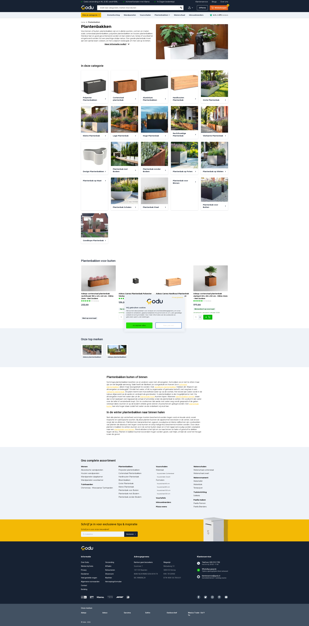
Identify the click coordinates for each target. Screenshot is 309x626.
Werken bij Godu (87, 566)
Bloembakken (124, 480)
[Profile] (190, 7)
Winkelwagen (221, 7)
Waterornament (200, 478)
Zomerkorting (113, 15)
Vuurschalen (145, 15)
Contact (84, 585)
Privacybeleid (177, 297)
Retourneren (110, 570)
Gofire (147, 613)
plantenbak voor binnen (124, 429)
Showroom (109, 574)
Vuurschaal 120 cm (163, 494)
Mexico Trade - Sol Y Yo (196, 614)
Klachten (108, 578)
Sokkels (196, 495)
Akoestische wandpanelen (92, 470)
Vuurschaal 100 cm (163, 490)
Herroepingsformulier (113, 582)
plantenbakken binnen (185, 396)
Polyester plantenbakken (129, 470)
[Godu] (87, 8)
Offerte (202, 8)
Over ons (224, 2)
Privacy (84, 570)
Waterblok (197, 484)
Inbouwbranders (196, 15)
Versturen (130, 534)
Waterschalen (199, 466)
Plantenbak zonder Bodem (130, 497)
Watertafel (197, 481)
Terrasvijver (198, 488)
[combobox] (138, 7)
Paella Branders (200, 507)
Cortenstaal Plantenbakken (130, 473)
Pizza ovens (161, 507)
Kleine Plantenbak (126, 487)
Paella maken (199, 500)
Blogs (214, 2)
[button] (86, 301)
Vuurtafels (161, 498)
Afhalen (108, 566)
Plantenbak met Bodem (129, 494)
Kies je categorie (89, 15)
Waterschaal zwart (201, 473)
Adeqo (83, 613)
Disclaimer (85, 574)
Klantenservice (201, 2)
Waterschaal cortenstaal (203, 470)
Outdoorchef (172, 613)
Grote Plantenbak (126, 483)
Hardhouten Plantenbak (129, 477)
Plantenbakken (161, 15)
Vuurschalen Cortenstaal (165, 473)
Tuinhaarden (87, 484)
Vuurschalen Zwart (163, 477)
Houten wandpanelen (90, 473)
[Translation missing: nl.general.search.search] (181, 7)
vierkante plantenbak (115, 392)
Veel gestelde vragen (89, 578)
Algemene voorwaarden (90, 582)
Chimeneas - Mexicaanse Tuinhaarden (97, 488)
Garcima (127, 613)
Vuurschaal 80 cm (163, 487)
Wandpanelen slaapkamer (92, 477)
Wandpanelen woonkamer (92, 480)
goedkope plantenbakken (165, 387)
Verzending (109, 562)
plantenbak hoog (147, 396)
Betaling (84, 589)
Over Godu (85, 562)
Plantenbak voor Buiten (129, 490)
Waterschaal (179, 15)
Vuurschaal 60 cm (163, 483)
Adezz (104, 613)
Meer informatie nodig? (115, 44)
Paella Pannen (199, 503)
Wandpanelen (130, 15)
